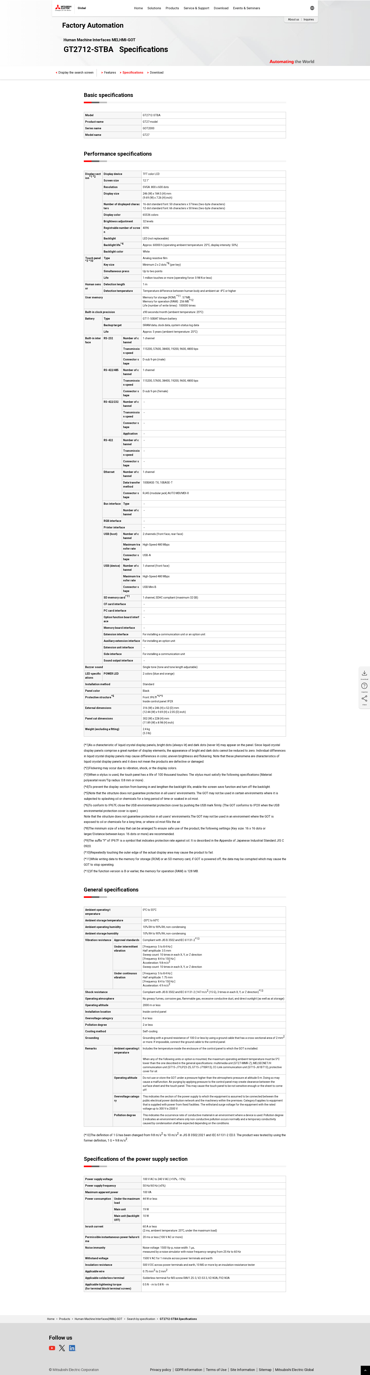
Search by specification (141, 1318)
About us (293, 19)
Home (138, 8)
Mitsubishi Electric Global (294, 1370)
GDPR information (188, 1370)
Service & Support (196, 8)
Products (172, 8)
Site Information (242, 1370)
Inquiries (309, 19)
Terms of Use (216, 1370)
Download (221, 8)
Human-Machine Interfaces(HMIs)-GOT (98, 1318)
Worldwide (312, 8)
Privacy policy (160, 1370)
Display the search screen (75, 72)
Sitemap (265, 1370)
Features (110, 72)
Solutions (154, 8)
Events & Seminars (246, 8)
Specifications (133, 72)
